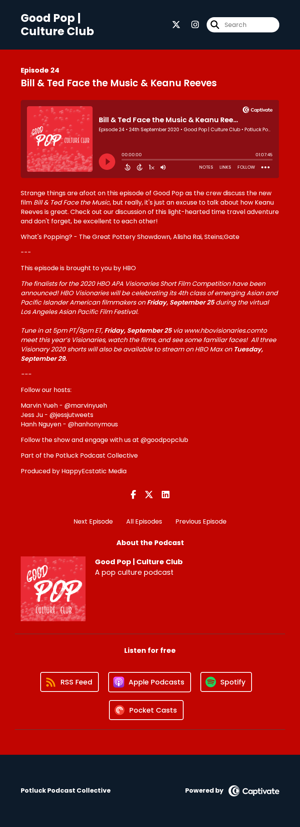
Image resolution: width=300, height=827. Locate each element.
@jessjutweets (71, 414)
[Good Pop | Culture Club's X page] (176, 25)
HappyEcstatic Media (94, 471)
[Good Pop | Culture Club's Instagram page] (190, 25)
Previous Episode (201, 521)
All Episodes (144, 521)
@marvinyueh (85, 405)
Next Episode (93, 521)
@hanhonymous (93, 424)
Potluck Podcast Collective (96, 455)
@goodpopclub (164, 439)
